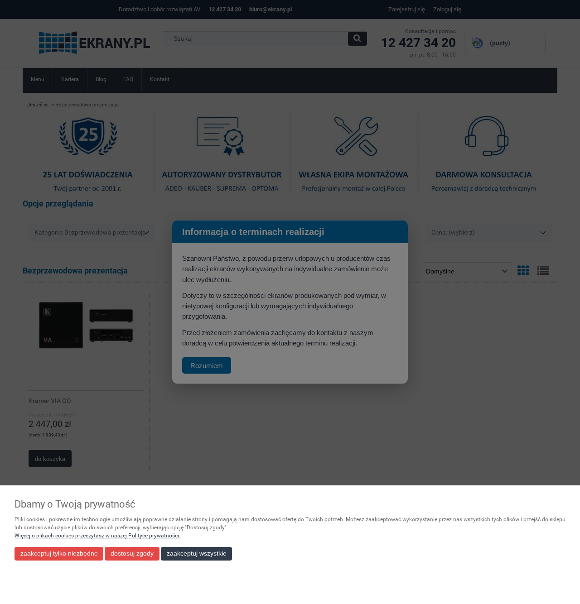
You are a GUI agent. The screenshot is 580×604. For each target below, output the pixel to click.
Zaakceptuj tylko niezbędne (59, 553)
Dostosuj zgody (132, 553)
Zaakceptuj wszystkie (197, 553)
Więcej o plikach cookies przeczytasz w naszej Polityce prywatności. (97, 535)
